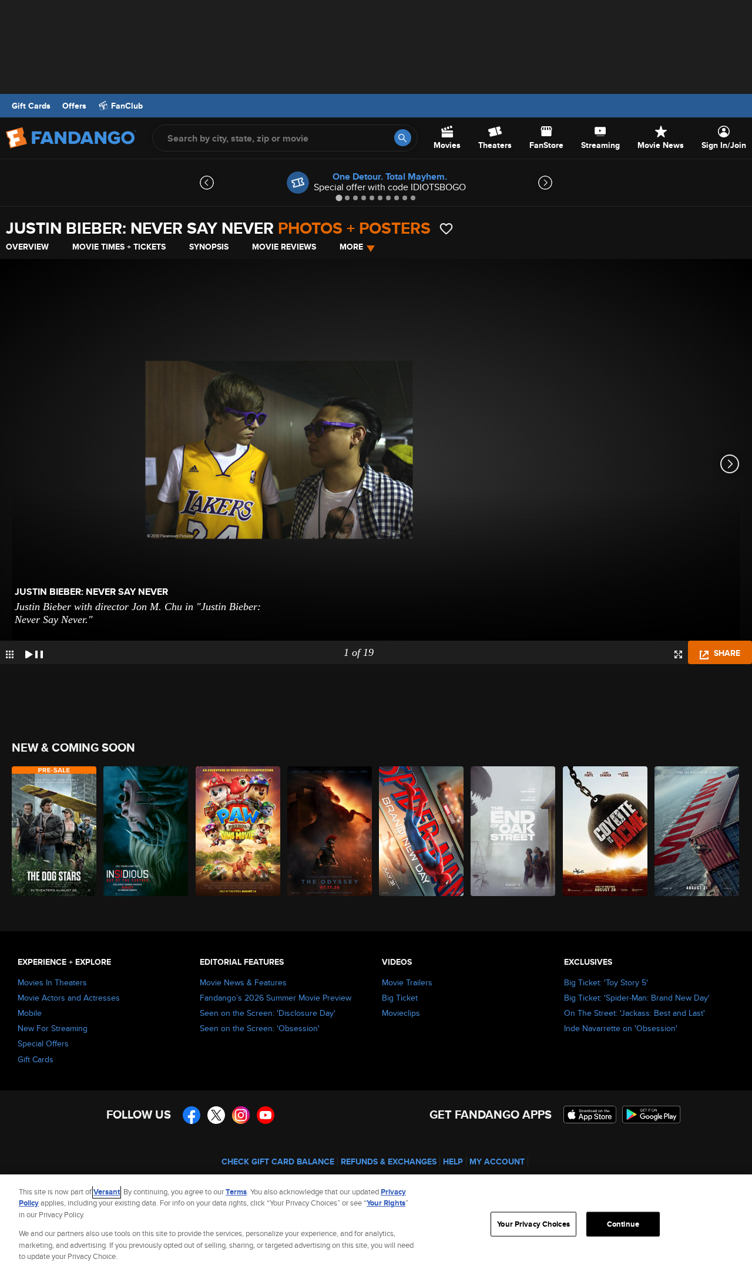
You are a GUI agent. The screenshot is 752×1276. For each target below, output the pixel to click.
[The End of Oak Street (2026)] (513, 831)
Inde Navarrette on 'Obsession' (620, 1028)
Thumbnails (10, 654)
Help (453, 1161)
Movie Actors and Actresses (69, 998)
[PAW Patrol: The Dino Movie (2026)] (238, 831)
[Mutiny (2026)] (697, 831)
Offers (74, 105)
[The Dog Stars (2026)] (55, 831)
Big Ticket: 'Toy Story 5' (606, 982)
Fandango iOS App (589, 1114)
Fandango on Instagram (241, 1115)
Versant (106, 1191)
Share (725, 653)
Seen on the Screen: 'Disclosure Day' (267, 1013)
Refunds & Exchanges (389, 1161)
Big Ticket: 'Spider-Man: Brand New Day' (637, 998)
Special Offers (43, 1043)
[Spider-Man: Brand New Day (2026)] (422, 831)
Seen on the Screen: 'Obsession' (260, 1028)
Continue (623, 1224)
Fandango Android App (651, 1114)
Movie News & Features (243, 982)
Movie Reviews (284, 246)
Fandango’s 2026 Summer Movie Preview (275, 998)
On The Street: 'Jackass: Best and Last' (634, 1013)
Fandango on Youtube (265, 1115)
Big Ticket (400, 998)
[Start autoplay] (34, 652)
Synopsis (209, 246)
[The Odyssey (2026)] (330, 831)
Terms (236, 1191)
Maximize (678, 654)
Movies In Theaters (52, 982)
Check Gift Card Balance (277, 1161)
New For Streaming (53, 1028)
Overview (27, 246)
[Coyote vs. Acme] (606, 831)
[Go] (402, 137)
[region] (376, 1225)
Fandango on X (216, 1115)
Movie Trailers (407, 982)
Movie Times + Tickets (119, 246)
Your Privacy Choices (533, 1224)
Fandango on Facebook (191, 1115)
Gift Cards (31, 105)
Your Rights (386, 1202)
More (351, 246)
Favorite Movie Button (446, 229)
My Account (497, 1161)
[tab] (338, 197)
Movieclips (401, 1013)
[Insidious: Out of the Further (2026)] (146, 831)
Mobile (30, 1013)
